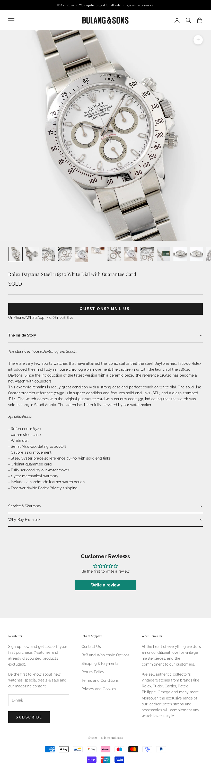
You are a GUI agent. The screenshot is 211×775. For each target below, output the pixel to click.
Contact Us (91, 647)
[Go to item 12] (196, 254)
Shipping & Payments (100, 663)
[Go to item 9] (147, 254)
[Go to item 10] (163, 254)
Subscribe (29, 717)
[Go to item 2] (32, 254)
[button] (105, 335)
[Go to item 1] (15, 254)
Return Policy (93, 672)
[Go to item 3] (48, 254)
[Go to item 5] (81, 255)
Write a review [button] (105, 585)
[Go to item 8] (131, 254)
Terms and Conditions (100, 680)
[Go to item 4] (65, 254)
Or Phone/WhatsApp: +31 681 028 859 (40, 317)
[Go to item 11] (180, 254)
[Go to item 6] (98, 250)
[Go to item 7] (114, 254)
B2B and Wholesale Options (106, 655)
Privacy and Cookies (99, 689)
